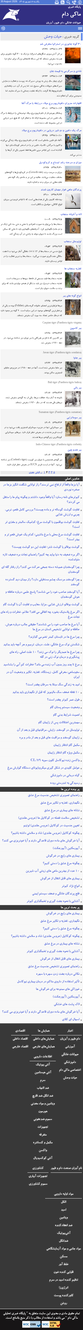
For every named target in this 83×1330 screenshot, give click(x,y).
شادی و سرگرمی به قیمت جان (65, 71)
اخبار (70, 1031)
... (41, 472)
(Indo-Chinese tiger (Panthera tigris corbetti (58, 445)
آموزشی (70, 1047)
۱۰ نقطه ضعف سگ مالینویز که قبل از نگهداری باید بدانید (45, 692)
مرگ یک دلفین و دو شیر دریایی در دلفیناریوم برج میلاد (51, 130)
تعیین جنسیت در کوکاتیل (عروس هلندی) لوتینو (51, 826)
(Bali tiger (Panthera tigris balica (64, 383)
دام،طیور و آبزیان (70, 1039)
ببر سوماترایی (74, 417)
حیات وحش (53, 37)
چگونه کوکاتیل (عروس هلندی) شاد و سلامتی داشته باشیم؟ (45, 833)
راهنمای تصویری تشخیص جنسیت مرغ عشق (53, 795)
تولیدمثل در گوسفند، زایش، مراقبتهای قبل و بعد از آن (48, 730)
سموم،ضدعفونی (42, 1119)
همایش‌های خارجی (44, 1047)
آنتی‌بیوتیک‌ (63, 1233)
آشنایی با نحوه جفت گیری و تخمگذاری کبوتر (53, 901)
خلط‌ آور (63, 1264)
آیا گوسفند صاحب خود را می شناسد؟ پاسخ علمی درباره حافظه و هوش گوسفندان (42, 595)
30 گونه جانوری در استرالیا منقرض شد (60, 44)
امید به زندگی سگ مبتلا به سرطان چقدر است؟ (52, 685)
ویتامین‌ (63, 1218)
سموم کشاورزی (38, 1184)
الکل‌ (63, 1202)
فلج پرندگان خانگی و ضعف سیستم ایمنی (55, 894)
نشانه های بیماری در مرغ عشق (61, 810)
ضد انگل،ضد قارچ (42, 1096)
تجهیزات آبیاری (38, 1176)
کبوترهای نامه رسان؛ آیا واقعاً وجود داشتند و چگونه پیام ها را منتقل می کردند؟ (41, 500)
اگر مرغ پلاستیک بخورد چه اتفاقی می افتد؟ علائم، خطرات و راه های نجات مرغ (39, 615)
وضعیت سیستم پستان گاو (64, 707)
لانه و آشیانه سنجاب (70, 214)
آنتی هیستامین (43, 1072)
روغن (63, 1303)
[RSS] (63, 2)
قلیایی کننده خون (63, 1272)
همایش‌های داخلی (43, 1039)
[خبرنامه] (57, 2)
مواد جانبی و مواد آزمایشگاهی (63, 1249)
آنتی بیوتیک (43, 1065)
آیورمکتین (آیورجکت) (66, 848)
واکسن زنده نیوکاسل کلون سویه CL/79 (55, 760)
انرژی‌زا (63, 1288)
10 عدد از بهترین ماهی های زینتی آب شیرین (52, 871)
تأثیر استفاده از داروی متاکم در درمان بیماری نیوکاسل (48, 982)
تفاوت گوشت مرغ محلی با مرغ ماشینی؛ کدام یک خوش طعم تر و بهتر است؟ (41, 537)
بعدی (31, 472)
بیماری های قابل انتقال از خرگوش (59, 879)
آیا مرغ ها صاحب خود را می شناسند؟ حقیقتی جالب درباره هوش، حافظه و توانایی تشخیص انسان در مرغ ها (42, 627)
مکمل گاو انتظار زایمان (66, 745)
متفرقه (42, 1135)
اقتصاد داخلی (20, 1039)
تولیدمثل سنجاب (72, 241)
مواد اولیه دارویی (63, 1194)
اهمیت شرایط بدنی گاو (66, 715)
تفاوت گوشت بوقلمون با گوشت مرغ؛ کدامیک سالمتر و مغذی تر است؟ (42, 525)
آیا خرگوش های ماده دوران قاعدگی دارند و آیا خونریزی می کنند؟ (40, 841)
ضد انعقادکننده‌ (63, 1225)
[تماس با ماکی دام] (74, 2)
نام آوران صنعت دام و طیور (66, 1168)
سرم (42, 1080)
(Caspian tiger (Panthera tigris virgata (61, 323)
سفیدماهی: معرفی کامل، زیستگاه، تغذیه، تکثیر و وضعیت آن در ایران (42, 675)
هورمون (42, 1111)
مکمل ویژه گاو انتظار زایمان (63, 753)
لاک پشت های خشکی (66, 1004)
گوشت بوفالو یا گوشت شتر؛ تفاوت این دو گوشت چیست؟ (45, 547)
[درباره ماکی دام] (80, 2)
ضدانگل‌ (63, 1241)
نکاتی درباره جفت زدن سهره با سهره (57, 974)
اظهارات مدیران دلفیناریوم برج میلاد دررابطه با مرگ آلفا (51, 103)
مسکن (63, 1257)
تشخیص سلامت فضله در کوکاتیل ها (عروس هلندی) (48, 818)
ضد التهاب (43, 1088)
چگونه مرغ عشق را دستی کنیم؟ (61, 863)
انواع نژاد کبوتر (70, 886)
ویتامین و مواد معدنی (43, 1104)
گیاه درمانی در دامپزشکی (64, 776)
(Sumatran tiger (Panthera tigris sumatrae (60, 412)
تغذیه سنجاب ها (72, 268)
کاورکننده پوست (63, 1296)
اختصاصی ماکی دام (70, 1070)
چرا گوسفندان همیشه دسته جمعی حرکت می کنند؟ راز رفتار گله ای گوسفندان (40, 570)
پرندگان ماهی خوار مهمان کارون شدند (61, 189)
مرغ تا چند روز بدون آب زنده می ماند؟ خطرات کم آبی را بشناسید (41, 665)
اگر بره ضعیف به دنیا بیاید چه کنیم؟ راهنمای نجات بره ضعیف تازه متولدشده (41, 557)
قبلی (37, 472)
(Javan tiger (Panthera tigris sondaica (62, 353)
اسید (63, 1210)
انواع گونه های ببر (72, 296)
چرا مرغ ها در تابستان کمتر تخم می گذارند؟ (53, 637)
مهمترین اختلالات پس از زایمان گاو (58, 723)
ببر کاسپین (75, 328)
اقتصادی (20, 1031)
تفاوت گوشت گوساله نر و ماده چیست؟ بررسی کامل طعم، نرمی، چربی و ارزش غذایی (42, 512)
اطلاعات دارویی (43, 1057)
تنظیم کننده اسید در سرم (63, 1280)
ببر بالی (77, 388)
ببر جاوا (77, 358)
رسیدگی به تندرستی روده (64, 783)
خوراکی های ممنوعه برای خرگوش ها (57, 989)
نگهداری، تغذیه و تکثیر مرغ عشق (59, 803)
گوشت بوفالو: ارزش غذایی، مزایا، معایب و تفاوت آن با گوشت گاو (41, 605)
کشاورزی (38, 1168)
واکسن (43, 1150)
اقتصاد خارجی (20, 1047)
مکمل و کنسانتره (42, 1143)
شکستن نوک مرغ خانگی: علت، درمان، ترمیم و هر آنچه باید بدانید (41, 645)
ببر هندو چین (74, 450)
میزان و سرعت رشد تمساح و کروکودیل (60, 162)
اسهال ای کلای (70, 1019)
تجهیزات (42, 1127)
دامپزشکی (70, 1062)
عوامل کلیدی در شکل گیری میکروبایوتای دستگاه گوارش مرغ (43, 768)
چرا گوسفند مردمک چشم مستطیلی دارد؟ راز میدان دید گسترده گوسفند (42, 582)
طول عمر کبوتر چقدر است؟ (63, 700)
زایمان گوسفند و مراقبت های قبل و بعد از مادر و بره (49, 738)
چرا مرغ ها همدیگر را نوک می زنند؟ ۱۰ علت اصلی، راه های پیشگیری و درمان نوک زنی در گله (44, 655)
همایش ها (44, 1031)
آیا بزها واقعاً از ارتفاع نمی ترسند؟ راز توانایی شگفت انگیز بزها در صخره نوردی (41, 487)
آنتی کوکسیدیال (42, 1158)
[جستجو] (68, 2)
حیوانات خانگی (70, 1054)
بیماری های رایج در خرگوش (62, 856)
